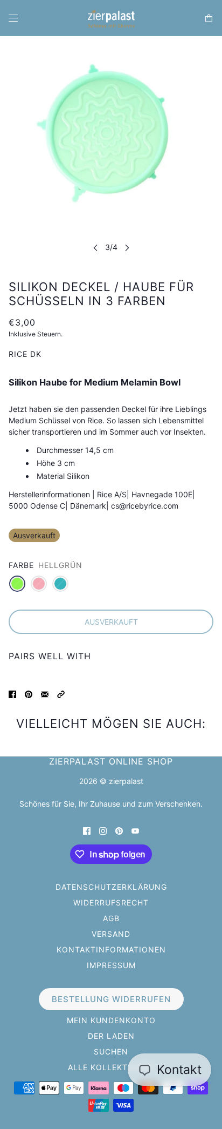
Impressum (111, 965)
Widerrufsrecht (111, 902)
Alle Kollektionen (111, 1067)
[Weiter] (127, 247)
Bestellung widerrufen (111, 999)
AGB (111, 918)
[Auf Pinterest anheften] (28, 694)
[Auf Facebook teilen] (12, 694)
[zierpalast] (111, 18)
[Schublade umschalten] (13, 18)
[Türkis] (60, 583)
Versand (111, 933)
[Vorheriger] (95, 247)
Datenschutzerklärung (111, 886)
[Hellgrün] (17, 583)
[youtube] (135, 830)
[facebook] (87, 830)
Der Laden (111, 1035)
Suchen (111, 1051)
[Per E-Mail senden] (45, 694)
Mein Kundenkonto (111, 1020)
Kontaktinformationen (111, 949)
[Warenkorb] (208, 18)
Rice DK (25, 354)
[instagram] (103, 830)
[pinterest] (119, 830)
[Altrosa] (38, 583)
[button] (61, 694)
